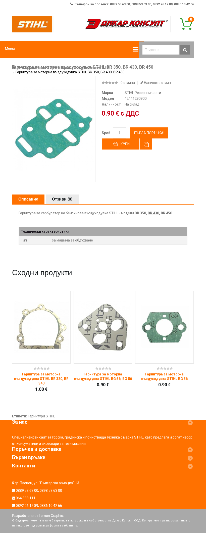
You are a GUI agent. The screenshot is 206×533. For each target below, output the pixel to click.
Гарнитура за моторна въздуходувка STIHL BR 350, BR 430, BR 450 (70, 72)
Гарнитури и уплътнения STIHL (86, 68)
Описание (28, 199)
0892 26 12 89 (27, 506)
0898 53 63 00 (51, 491)
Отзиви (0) (62, 199)
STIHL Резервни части (143, 93)
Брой (106, 133)
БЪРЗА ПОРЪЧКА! (149, 133)
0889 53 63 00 (27, 491)
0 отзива (128, 83)
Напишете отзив (157, 83)
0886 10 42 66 (51, 506)
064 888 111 (25, 498)
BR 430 (153, 213)
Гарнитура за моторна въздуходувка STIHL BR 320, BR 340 (41, 378)
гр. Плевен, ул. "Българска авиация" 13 (47, 483)
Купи (125, 144)
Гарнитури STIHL (41, 416)
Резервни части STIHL (38, 68)
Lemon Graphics (52, 516)
